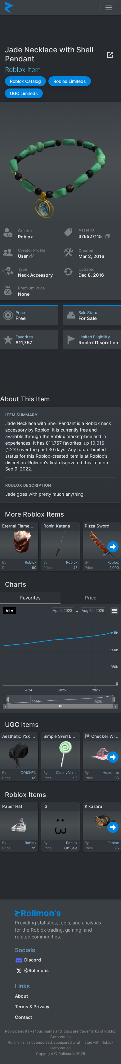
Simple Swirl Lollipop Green (70, 736)
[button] (25, 81)
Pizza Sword (97, 525)
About (21, 996)
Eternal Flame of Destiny (26, 525)
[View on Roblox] (110, 54)
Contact (23, 1017)
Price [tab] (90, 598)
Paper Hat (12, 806)
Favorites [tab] (30, 598)
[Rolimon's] (9, 7)
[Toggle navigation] (109, 7)
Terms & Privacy (32, 1006)
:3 (45, 806)
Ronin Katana (56, 525)
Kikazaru (93, 806)
